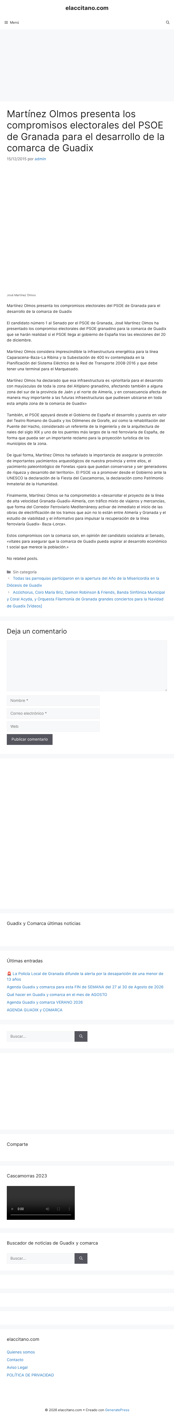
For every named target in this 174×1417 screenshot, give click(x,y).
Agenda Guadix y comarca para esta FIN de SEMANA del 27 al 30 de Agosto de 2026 (85, 987)
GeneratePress (117, 1410)
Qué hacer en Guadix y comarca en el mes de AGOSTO (57, 994)
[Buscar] (81, 1036)
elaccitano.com (87, 8)
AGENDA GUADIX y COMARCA (35, 1010)
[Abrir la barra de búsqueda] (168, 22)
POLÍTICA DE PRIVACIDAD (30, 1375)
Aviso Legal (17, 1367)
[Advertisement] (87, 63)
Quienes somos (21, 1352)
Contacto (15, 1359)
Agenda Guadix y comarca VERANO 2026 (45, 1002)
